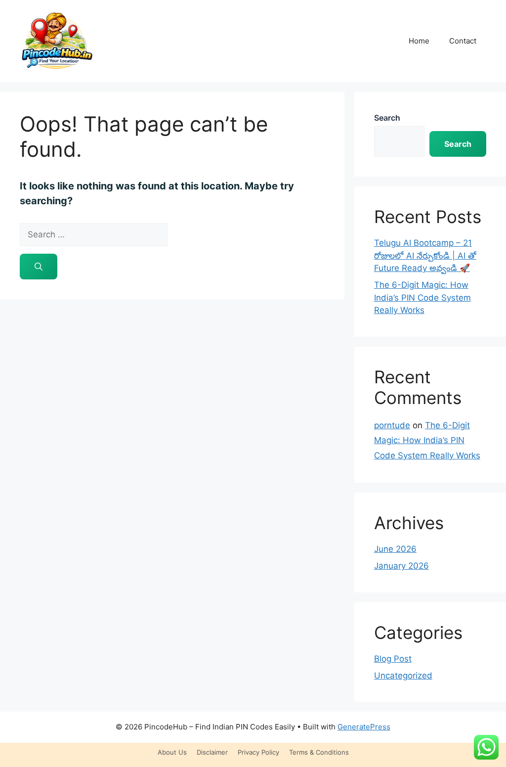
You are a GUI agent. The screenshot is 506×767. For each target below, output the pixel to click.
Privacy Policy (258, 752)
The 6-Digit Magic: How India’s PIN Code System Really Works (422, 297)
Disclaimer (212, 752)
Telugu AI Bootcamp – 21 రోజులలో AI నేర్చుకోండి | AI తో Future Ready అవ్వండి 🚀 (425, 255)
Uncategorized (403, 675)
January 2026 (401, 566)
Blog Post (393, 659)
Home (419, 40)
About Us (172, 752)
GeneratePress (363, 726)
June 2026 (395, 549)
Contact (462, 40)
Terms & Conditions (319, 752)
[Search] (38, 266)
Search (387, 118)
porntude (392, 425)
